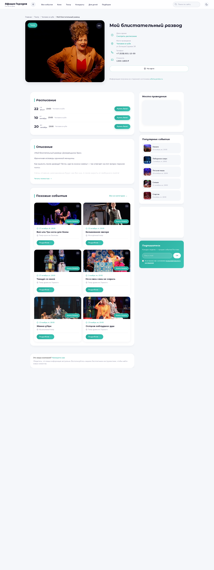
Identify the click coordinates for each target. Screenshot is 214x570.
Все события (47, 4)
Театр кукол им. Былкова (48, 235)
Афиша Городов (16, 3)
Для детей (93, 4)
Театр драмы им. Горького (49, 282)
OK (177, 255)
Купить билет (122, 109)
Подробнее (44, 243)
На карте (150, 68)
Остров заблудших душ (100, 326)
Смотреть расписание (126, 36)
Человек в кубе (47, 17)
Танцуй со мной (46, 279)
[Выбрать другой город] (33, 4)
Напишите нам (58, 358)
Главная (28, 17)
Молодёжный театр (95, 235)
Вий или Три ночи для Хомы (52, 232)
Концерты (79, 4)
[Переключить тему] (206, 4)
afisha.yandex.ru (156, 79)
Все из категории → (118, 196)
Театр (68, 4)
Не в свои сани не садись (100, 279)
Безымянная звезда (97, 232)
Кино (59, 4)
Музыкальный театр (46, 329)
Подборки (106, 4)
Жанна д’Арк (44, 326)
